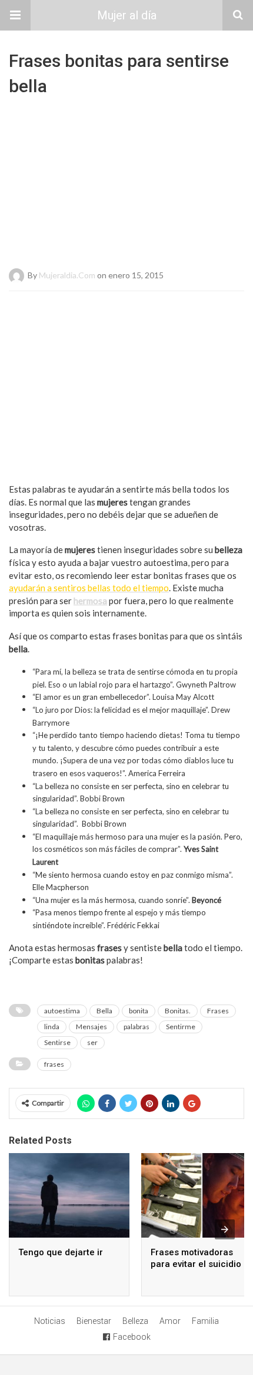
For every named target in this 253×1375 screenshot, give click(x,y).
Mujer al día (127, 15)
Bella (104, 1010)
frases (54, 1064)
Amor (170, 1321)
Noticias (49, 1321)
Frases (218, 1010)
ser (92, 1042)
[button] (15, 15)
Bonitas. (178, 1010)
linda (51, 1026)
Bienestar (93, 1321)
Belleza (135, 1321)
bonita (138, 1010)
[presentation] (225, 1229)
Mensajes (91, 1026)
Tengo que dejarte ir (60, 1252)
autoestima (62, 1010)
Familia (205, 1321)
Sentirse (57, 1042)
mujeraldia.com (67, 275)
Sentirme (180, 1026)
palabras (136, 1026)
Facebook (132, 1337)
